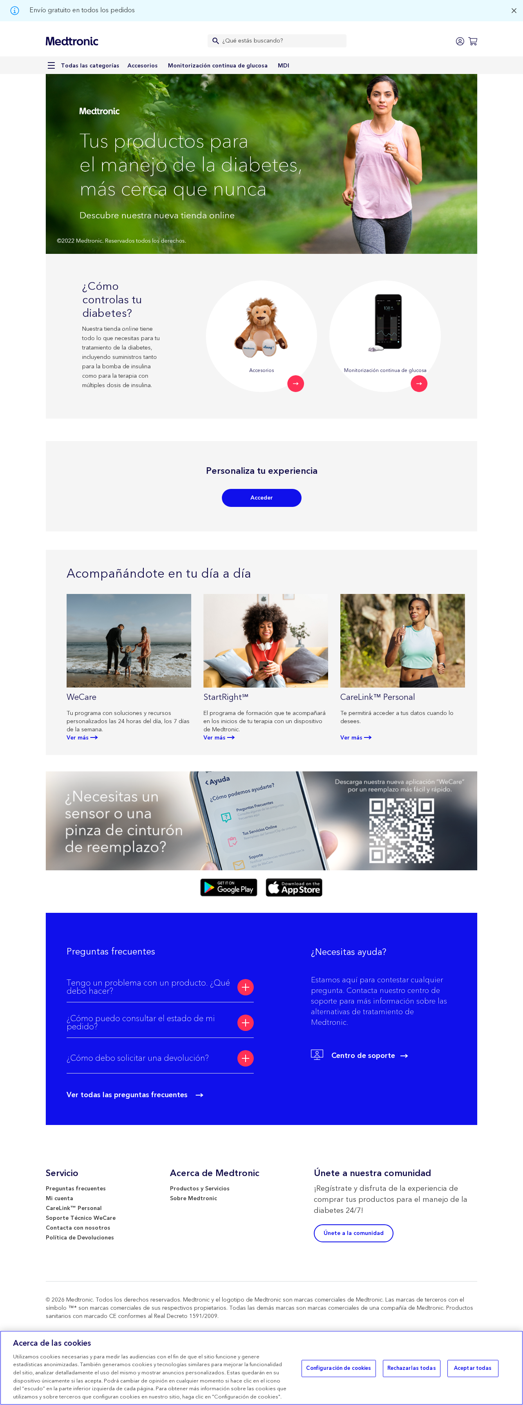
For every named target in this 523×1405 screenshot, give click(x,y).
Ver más (78, 738)
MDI (283, 66)
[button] (160, 987)
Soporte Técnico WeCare (81, 1218)
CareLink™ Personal (74, 1208)
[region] (261, 1368)
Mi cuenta (59, 1198)
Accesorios (142, 66)
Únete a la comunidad (354, 1233)
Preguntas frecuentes (76, 1189)
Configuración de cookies (338, 1368)
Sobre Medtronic (193, 1198)
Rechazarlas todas (411, 1368)
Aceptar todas (473, 1368)
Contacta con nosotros (78, 1228)
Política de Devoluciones (80, 1238)
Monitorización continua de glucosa (218, 66)
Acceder (261, 498)
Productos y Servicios (200, 1189)
